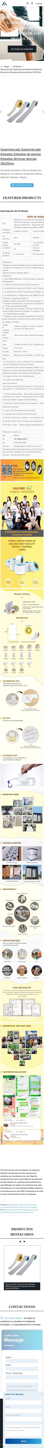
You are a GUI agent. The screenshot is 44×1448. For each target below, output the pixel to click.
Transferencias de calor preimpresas (15, 1188)
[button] (27, 3)
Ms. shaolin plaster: (14, 1318)
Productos (17, 67)
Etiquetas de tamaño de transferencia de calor (23, 1185)
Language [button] (39, 3)
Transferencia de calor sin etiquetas (21, 1194)
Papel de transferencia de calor (12, 1173)
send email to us (23, 185)
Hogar (6, 67)
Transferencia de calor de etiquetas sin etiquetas (20, 1170)
